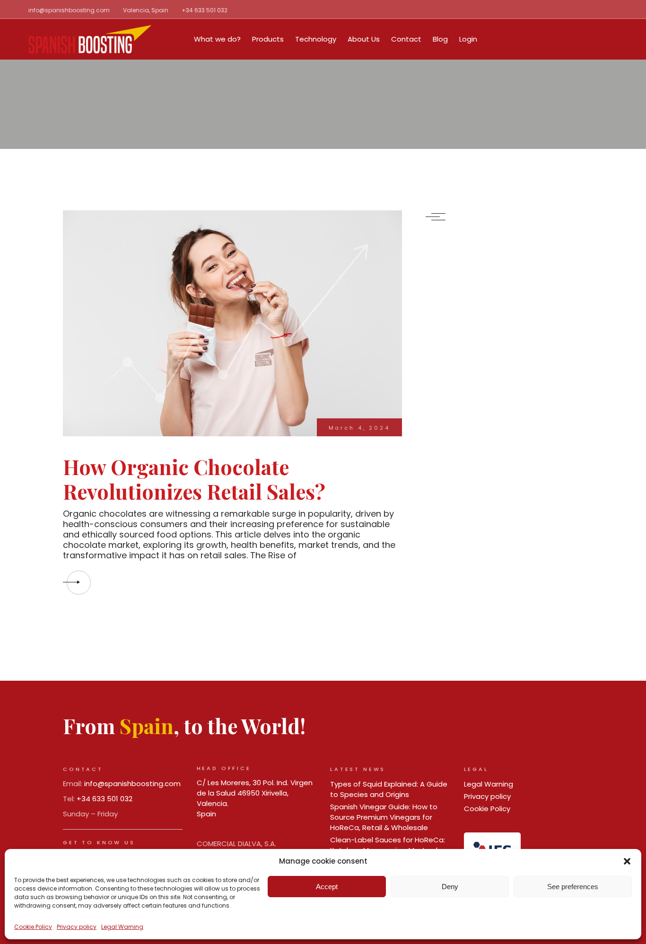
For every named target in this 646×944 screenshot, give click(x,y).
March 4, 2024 (359, 428)
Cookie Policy (33, 927)
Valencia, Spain (145, 10)
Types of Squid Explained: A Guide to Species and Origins (388, 789)
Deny (450, 887)
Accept (327, 887)
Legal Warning (122, 927)
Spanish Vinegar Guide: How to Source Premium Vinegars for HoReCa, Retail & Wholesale (383, 817)
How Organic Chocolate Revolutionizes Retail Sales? (194, 479)
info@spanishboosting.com (69, 10)
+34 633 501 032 (204, 10)
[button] (627, 861)
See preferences (572, 887)
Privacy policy (76, 927)
